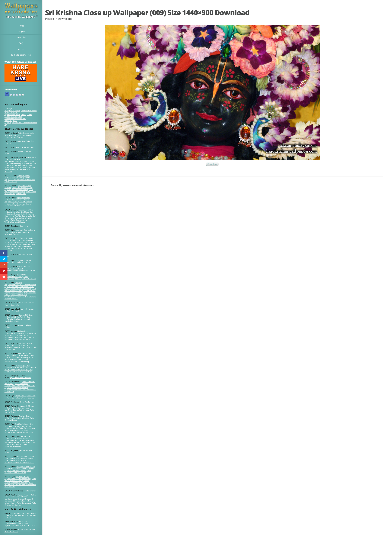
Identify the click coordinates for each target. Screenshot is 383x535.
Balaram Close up (24, 495)
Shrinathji (14, 119)
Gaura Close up (20, 147)
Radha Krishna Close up (16, 192)
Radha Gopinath (10, 122)
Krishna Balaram (13, 442)
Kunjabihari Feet (13, 428)
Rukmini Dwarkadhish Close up (17, 320)
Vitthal (19, 123)
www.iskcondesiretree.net (78, 185)
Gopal (23, 212)
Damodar (17, 111)
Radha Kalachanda (17, 232)
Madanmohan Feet (13, 479)
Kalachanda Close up (22, 230)
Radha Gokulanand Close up (17, 165)
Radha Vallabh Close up (18, 347)
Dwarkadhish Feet (13, 317)
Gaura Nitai (24, 226)
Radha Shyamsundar (24, 503)
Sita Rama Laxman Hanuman (17, 170)
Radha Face (18, 287)
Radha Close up (23, 133)
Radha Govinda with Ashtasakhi (22, 463)
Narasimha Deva (22, 333)
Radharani (26, 123)
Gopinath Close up (13, 214)
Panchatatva (16, 311)
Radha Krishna (24, 410)
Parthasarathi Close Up (15, 240)
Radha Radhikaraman (14, 444)
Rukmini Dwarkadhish (15, 319)
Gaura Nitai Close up (23, 244)
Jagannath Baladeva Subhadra (18, 326)
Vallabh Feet (11, 349)
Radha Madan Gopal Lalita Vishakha (19, 371)
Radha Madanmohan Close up (18, 484)
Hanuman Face (20, 285)
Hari (19, 529)
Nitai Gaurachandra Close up (20, 217)
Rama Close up (16, 163)
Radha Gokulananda (14, 515)
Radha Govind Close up (25, 398)
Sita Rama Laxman (13, 248)
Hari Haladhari (26, 529)
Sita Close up (26, 289)
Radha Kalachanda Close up (16, 233)
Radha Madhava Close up (20, 262)
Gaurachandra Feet (13, 212)
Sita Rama (25, 297)
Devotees (24, 111)
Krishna (23, 115)
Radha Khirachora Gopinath (16, 471)
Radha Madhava (23, 418)
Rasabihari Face (16, 289)
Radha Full (26, 287)
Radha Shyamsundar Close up (25, 279)
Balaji (17, 424)
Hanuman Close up (22, 161)
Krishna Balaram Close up (19, 483)
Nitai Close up (31, 147)
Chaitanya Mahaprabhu (9, 109)
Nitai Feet (14, 216)
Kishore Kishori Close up (18, 206)
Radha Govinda (24, 180)
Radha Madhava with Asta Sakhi (19, 338)
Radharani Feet (21, 194)
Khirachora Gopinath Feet (16, 468)
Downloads (65, 19)
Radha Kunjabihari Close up (23, 432)
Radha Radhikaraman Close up (15, 445)
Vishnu (14, 123)
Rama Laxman (16, 297)
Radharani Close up (18, 222)
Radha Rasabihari (17, 293)
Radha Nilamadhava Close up (24, 270)
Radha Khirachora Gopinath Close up (17, 472)
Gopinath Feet (25, 214)
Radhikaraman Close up (15, 440)
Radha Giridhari (30, 491)
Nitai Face (10, 287)
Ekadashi (30, 111)
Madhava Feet (11, 333)
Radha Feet (26, 382)
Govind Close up (20, 396)
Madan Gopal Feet (13, 367)
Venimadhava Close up (15, 137)
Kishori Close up (13, 202)
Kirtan (18, 115)
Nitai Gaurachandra (25, 216)
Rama (10, 121)
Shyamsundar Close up (15, 277)
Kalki (14, 115)
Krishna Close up (18, 408)
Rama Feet (25, 163)
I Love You (12, 113)
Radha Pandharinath (27, 402)
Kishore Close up (17, 200)
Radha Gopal (21, 141)
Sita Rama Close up (21, 167)
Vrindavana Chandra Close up (17, 390)
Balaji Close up (24, 424)
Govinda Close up (18, 177)
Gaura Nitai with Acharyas (16, 204)
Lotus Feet (14, 117)
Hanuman (11, 161)
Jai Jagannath (11, 114)
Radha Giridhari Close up (20, 361)
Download (212, 164)
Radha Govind (12, 398)
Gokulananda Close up (19, 513)
